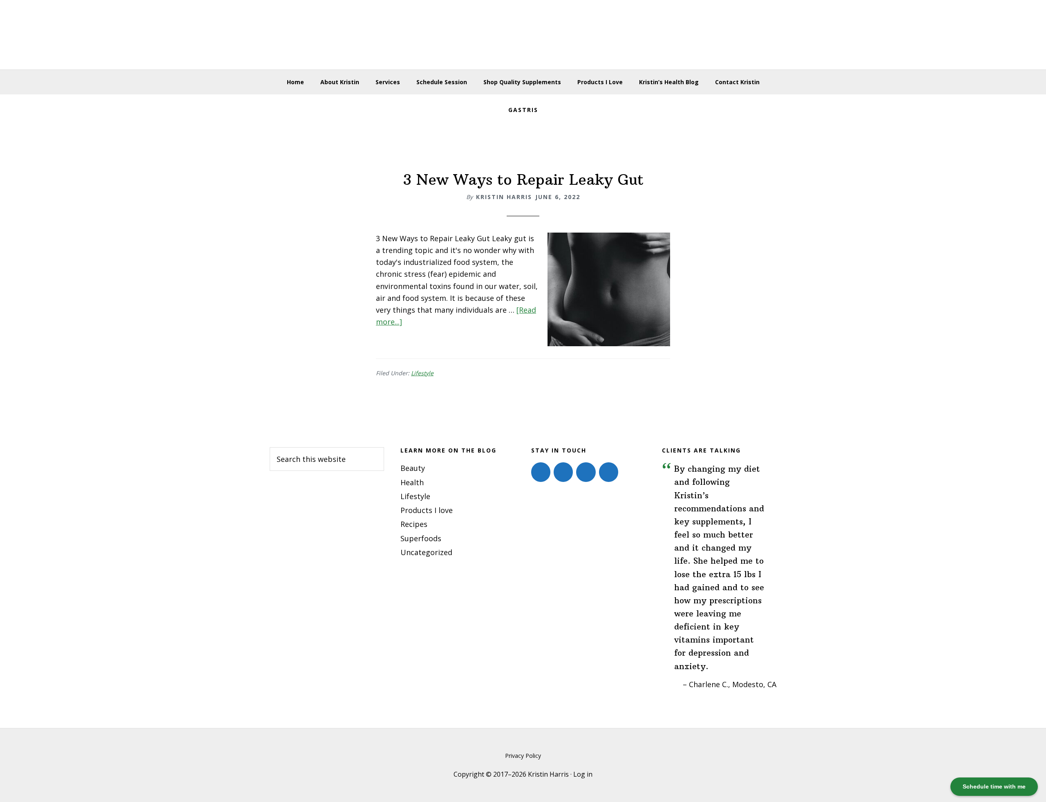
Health (412, 482)
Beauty (412, 468)
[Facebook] (540, 472)
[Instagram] (563, 472)
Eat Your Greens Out (523, 34)
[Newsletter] (608, 472)
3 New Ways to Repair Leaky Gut (523, 179)
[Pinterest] (585, 472)
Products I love (426, 510)
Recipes (413, 524)
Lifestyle (422, 373)
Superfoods (420, 538)
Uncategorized (426, 552)
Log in (582, 774)
